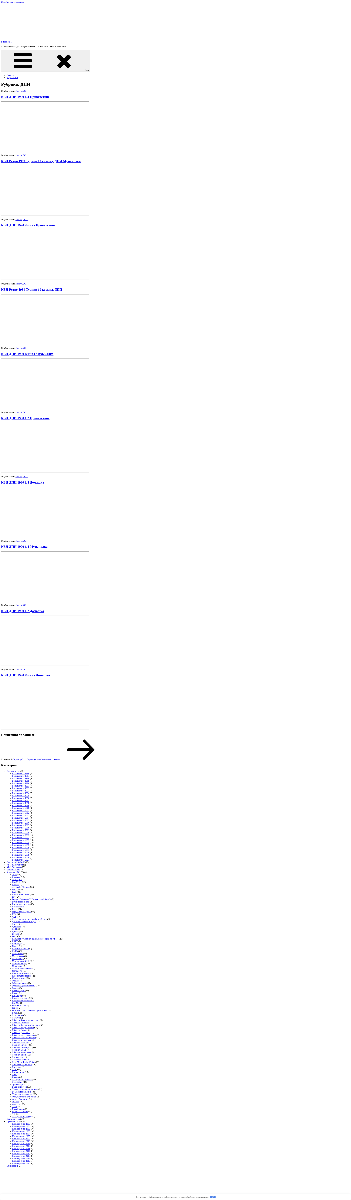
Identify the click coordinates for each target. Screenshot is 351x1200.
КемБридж (17, 944)
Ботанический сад (20, 902)
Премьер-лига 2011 (21, 1143)
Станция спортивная (22, 1079)
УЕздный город (19, 1087)
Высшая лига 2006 (20, 823)
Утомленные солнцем (22, 1094)
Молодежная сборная (22, 968)
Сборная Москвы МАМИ (24, 1037)
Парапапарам (18, 990)
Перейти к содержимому (12, 2)
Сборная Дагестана (21, 1032)
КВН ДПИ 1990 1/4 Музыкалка (24, 546)
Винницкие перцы (21, 904)
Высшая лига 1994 (20, 793)
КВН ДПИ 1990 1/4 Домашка (22, 482)
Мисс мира (17, 966)
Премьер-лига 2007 (21, 1134)
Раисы (15, 1008)
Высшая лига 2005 (20, 820)
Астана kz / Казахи (21, 887)
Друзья (15, 931)
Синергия (16, 1067)
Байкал (15, 889)
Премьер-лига (13, 1121)
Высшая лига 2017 (20, 850)
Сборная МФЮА (20, 1042)
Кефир (15, 946)
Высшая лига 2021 (20, 860)
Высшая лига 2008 (20, 828)
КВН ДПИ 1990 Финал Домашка (25, 675)
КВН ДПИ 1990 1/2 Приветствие (25, 418)
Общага (15, 981)
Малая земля (18, 956)
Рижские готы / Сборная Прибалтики (29, 1010)
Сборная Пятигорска (22, 1047)
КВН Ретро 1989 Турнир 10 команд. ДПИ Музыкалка (41, 161)
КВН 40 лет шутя (15, 865)
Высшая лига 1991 (20, 786)
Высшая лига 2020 (20, 857)
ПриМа (15, 1003)
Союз (14, 1074)
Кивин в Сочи (13, 870)
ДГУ (14, 916)
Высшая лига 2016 (20, 847)
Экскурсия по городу (22, 1116)
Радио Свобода (19, 1005)
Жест (14, 936)
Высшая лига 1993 (20, 791)
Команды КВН (13, 872)
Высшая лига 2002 (20, 813)
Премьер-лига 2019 (21, 1161)
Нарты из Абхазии (20, 973)
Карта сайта (12, 77)
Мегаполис (17, 958)
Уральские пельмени (21, 1092)
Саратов (16, 1018)
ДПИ (14, 929)
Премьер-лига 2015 (21, 1153)
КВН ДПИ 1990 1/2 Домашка (22, 611)
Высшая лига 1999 (20, 805)
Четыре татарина (20, 1111)
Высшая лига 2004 (20, 818)
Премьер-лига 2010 (21, 1141)
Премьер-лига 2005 (21, 1129)
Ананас (15, 884)
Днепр (15, 924)
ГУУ (14, 914)
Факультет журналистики (24, 1097)
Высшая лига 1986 (20, 773)
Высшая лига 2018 (20, 852)
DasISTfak (17, 882)
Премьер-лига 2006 (21, 1131)
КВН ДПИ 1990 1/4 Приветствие (25, 97)
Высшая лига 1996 (20, 798)
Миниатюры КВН (20, 961)
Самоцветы (17, 1015)
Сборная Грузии (19, 1030)
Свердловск (17, 1057)
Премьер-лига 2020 (21, 1163)
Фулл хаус (17, 1104)
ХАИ (14, 1106)
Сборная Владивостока (23, 1027)
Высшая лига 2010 (20, 832)
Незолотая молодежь (21, 976)
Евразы (15, 934)
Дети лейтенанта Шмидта (24, 921)
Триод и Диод (18, 1084)
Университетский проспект (25, 1089)
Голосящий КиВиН (16, 862)
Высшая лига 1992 (20, 788)
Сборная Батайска (20, 1023)
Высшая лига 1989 (20, 781)
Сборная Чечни (19, 1055)
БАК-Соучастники (20, 894)
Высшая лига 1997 (20, 800)
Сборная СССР (19, 1050)
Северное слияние (20, 1060)
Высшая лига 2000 (20, 808)
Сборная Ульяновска (21, 1052)
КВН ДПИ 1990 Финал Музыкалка (27, 354)
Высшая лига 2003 (20, 815)
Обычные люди (19, 983)
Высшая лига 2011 (20, 835)
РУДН (15, 1013)
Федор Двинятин (20, 1099)
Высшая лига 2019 (20, 855)
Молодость (17, 971)
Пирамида (17, 995)
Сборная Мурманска (21, 1040)
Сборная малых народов (23, 1035)
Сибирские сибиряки (22, 1064)
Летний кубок (13, 1119)
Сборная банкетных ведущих (25, 1020)
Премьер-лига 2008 (21, 1136)
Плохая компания (20, 998)
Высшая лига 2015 (20, 845)
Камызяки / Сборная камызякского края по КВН (34, 939)
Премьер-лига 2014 (21, 1151)
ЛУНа (15, 951)
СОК (14, 1069)
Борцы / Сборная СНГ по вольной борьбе (31, 899)
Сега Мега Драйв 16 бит (23, 1062)
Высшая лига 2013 (20, 840)
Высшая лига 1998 (20, 803)
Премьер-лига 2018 (21, 1158)
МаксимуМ (17, 953)
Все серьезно (18, 907)
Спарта (15, 1077)
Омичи (15, 988)
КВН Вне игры (14, 867)
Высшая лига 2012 (20, 837)
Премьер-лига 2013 (21, 1148)
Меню (86, 70)
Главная (10, 75)
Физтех (15, 1101)
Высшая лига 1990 (20, 783)
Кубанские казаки (20, 948)
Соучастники (18, 1072)
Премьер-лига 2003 (21, 1124)
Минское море (19, 963)
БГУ (14, 897)
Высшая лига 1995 (20, 795)
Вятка (15, 909)
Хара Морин (18, 1109)
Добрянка (16, 926)
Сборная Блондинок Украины (26, 1025)
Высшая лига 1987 (20, 776)
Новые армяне (19, 978)
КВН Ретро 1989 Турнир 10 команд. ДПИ (31, 289)
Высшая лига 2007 (20, 825)
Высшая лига (13, 771)
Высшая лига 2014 (20, 842)
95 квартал (17, 879)
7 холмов (16, 877)
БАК (14, 892)
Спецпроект (12, 1166)
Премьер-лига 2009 (21, 1138)
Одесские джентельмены (23, 985)
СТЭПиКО (17, 1082)
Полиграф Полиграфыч (23, 1000)
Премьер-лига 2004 (21, 1126)
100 (33, 759)
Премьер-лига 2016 (21, 1156)
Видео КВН (6, 42)
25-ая (14, 874)
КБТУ (15, 941)
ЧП (13, 1114)
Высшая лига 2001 (20, 810)
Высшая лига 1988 (20, 778)
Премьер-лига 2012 (21, 1146)
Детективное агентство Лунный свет (29, 919)
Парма (15, 993)
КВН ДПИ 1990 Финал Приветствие (28, 225)
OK (213, 1197)
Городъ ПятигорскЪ (21, 911)
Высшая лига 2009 (20, 830)
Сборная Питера (19, 1045)
